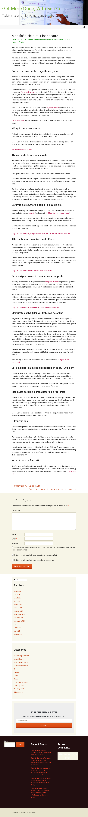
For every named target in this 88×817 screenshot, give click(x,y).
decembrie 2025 (19, 614)
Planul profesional (27, 92)
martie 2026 (18, 608)
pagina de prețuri (52, 108)
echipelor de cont (52, 282)
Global (56, 40)
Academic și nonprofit (34, 40)
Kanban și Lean (19, 685)
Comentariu (16, 510)
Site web (15, 543)
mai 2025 (17, 631)
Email (14, 539)
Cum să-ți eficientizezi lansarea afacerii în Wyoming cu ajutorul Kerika (41, 752)
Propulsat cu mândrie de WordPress (24, 812)
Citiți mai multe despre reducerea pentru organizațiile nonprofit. (35, 307)
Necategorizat (19, 689)
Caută (6, 741)
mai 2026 (17, 601)
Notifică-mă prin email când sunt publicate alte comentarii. (35, 555)
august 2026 (18, 591)
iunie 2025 (17, 628)
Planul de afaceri (18, 120)
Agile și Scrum (19, 659)
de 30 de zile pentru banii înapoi (57, 213)
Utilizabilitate (18, 692)
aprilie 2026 (18, 604)
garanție (31, 213)
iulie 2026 (17, 594)
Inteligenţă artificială (21, 682)
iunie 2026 (17, 598)
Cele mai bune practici (21, 662)
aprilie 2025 (18, 634)
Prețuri (14, 42)
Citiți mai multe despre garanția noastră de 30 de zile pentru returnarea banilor (41, 234)
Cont (44, 40)
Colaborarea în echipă (21, 666)
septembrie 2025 (20, 621)
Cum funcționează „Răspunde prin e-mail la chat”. (52, 489)
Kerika (22, 42)
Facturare (49, 40)
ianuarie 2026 (18, 611)
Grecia (60, 40)
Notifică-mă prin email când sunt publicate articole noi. (33, 560)
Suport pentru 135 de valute (26, 486)
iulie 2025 (17, 624)
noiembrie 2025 (19, 618)
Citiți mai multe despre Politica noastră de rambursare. (32, 271)
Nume (14, 534)
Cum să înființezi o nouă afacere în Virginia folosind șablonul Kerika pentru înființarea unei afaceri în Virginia (40, 792)
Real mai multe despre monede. (23, 150)
